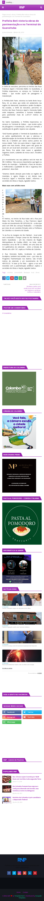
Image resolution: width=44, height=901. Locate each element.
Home (19, 892)
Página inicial (6, 15)
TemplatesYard (19, 896)
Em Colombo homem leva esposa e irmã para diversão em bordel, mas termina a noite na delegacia (26, 788)
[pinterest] (35, 873)
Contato (25, 892)
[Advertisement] (9, 740)
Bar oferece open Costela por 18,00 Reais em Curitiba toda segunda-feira (27, 778)
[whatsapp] (11, 722)
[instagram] (11, 717)
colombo (10, 272)
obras (13, 15)
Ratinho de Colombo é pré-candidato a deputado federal (27, 798)
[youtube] (32, 717)
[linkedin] (30, 873)
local (32, 272)
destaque (27, 272)
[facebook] (11, 712)
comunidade (18, 272)
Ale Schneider (8, 32)
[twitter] (32, 712)
